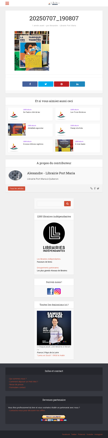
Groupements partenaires (48, 267)
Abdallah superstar (35, 128)
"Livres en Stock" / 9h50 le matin (51, 355)
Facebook (66, 434)
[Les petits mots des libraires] (54, 3)
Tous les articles (17, 188)
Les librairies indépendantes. (49, 259)
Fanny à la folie (76, 128)
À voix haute (80, 144)
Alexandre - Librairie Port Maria (63, 25)
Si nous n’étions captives (33, 144)
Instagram (99, 434)
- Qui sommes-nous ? (17, 378)
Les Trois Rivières (78, 112)
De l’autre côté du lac (31, 112)
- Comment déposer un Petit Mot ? (23, 381)
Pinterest (81, 434)
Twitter (74, 434)
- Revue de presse (15, 384)
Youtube (90, 434)
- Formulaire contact (17, 387)
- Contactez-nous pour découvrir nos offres (26, 410)
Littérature (27, 109)
